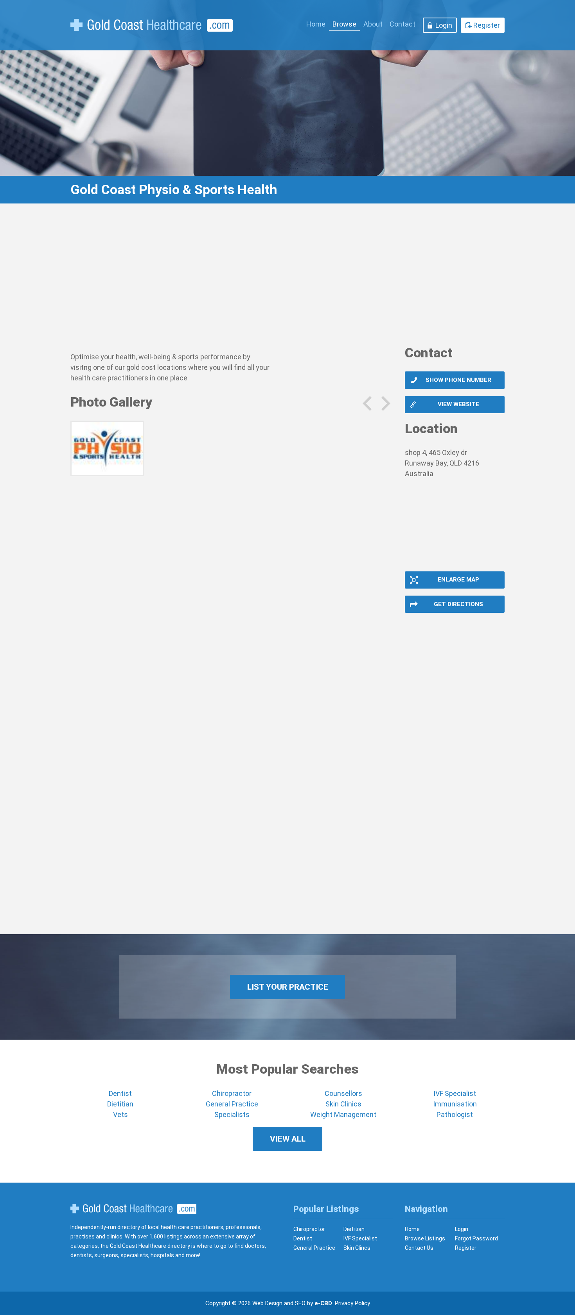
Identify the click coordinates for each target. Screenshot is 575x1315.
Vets (120, 1114)
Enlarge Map (458, 579)
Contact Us (419, 1248)
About (373, 24)
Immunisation (455, 1104)
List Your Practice (287, 987)
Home (315, 24)
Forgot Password (476, 1238)
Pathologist (455, 1114)
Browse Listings (425, 1238)
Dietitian (120, 1104)
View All (287, 1139)
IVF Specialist (454, 1093)
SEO (300, 1303)
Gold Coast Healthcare (133, 1209)
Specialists (232, 1114)
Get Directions (458, 604)
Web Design (267, 1303)
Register (486, 25)
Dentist (120, 1093)
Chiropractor (232, 1093)
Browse (344, 24)
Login (443, 25)
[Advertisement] (287, 279)
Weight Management (343, 1114)
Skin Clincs (356, 1248)
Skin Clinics (343, 1104)
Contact (402, 24)
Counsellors (343, 1093)
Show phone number (458, 380)
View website (458, 404)
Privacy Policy (352, 1303)
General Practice (232, 1104)
